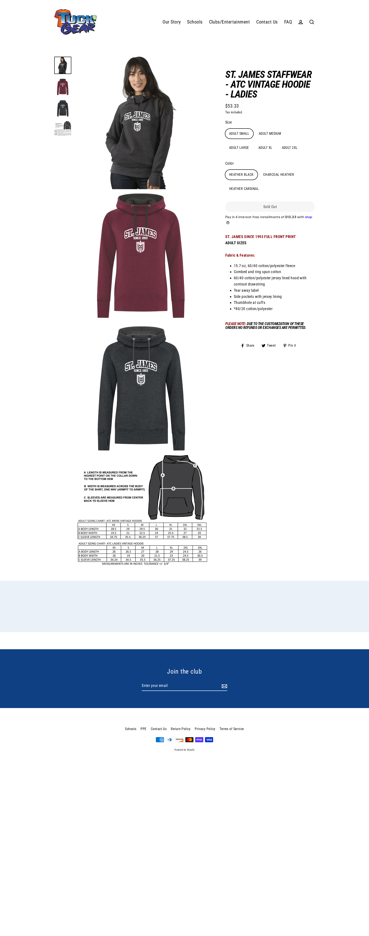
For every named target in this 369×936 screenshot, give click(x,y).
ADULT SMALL (239, 134)
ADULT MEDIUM (270, 134)
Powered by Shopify (184, 749)
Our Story (172, 22)
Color (229, 163)
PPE (143, 729)
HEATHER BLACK (241, 175)
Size (228, 122)
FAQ (288, 22)
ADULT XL (265, 148)
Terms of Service (232, 729)
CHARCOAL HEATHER (278, 175)
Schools (194, 22)
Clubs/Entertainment (229, 22)
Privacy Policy (205, 729)
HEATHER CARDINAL (244, 189)
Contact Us (267, 22)
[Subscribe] (223, 686)
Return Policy (180, 729)
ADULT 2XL (290, 148)
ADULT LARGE (239, 148)
